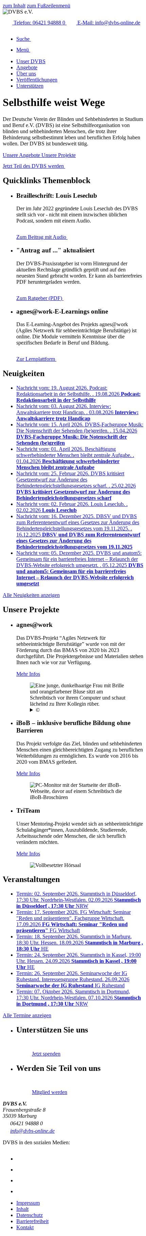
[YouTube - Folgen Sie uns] (21, 1180)
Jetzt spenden (46, 1054)
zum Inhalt (14, 5)
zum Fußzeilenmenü (48, 5)
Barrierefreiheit (32, 1221)
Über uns (26, 73)
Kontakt (25, 1227)
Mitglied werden (49, 1092)
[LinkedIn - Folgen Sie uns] (21, 1191)
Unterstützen (29, 86)
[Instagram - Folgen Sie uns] (21, 1159)
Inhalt (22, 1209)
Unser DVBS (30, 61)
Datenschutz (29, 1215)
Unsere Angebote (22, 155)
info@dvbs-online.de (32, 1131)
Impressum (28, 1203)
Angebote (26, 67)
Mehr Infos (28, 674)
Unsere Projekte (58, 155)
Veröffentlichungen (36, 80)
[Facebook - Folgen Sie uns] (21, 1169)
